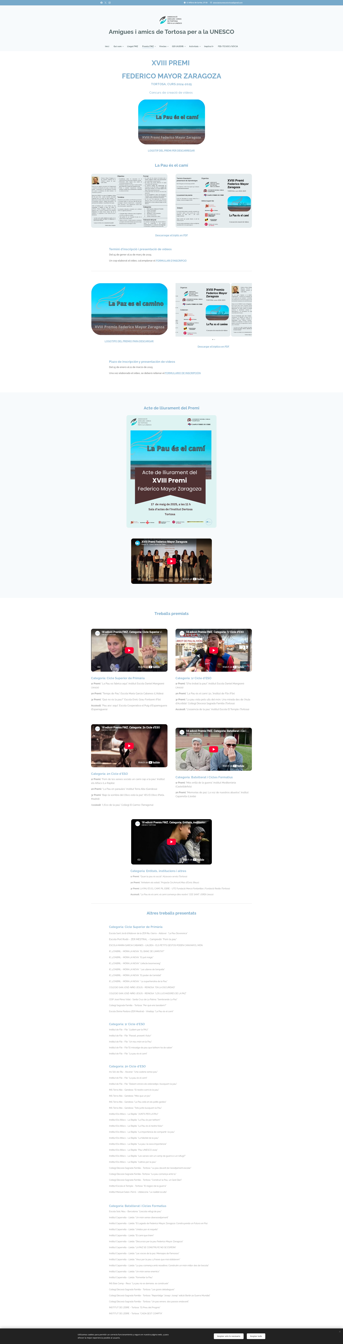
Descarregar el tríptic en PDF (171, 235)
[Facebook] (101, 2)
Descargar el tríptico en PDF (214, 346)
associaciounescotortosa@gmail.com (228, 2)
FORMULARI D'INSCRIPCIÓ (171, 260)
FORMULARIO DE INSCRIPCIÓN (183, 373)
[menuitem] (108, 46)
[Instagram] (109, 2)
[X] (105, 2)
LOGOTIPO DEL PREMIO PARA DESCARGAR (129, 341)
